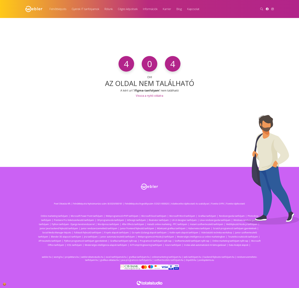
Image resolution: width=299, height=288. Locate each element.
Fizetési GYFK (217, 203)
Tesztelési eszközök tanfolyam (243, 236)
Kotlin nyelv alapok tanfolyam (184, 232)
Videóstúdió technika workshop (216, 232)
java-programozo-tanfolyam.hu (136, 260)
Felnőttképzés (57, 9)
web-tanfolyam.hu (192, 256)
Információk (150, 9)
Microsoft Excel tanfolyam (153, 215)
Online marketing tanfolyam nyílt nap (230, 240)
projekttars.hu (72, 256)
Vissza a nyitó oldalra (149, 96)
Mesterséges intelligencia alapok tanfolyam (106, 245)
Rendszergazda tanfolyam (232, 215)
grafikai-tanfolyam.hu (139, 256)
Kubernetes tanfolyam (199, 228)
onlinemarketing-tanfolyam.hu (166, 256)
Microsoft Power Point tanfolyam (87, 215)
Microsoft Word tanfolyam (182, 215)
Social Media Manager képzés (56, 232)
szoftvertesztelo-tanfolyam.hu (168, 260)
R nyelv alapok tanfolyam (116, 232)
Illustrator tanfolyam (159, 220)
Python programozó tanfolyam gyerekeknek (85, 240)
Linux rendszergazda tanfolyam (215, 220)
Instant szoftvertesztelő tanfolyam (206, 224)
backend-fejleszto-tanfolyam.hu (218, 256)
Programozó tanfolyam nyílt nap (156, 240)
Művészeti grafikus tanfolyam (171, 228)
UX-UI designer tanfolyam (184, 220)
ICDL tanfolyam (74, 245)
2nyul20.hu (191, 260)
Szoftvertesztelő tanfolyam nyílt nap (192, 240)
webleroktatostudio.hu (92, 256)
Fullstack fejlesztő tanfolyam (87, 232)
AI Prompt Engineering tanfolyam (146, 245)
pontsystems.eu (206, 260)
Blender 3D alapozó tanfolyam (66, 236)
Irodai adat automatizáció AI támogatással (205, 245)
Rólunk (108, 9)
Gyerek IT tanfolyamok (85, 9)
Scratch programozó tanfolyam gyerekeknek (234, 228)
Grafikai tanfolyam (207, 215)
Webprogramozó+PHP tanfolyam (122, 215)
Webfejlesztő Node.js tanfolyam (241, 224)
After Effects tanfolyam (133, 224)
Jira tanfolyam (91, 236)
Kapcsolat (193, 9)
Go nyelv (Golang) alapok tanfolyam (149, 232)
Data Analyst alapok (238, 245)
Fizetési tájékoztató (235, 203)
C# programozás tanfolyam (110, 220)
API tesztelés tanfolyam (50, 240)
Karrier (167, 9)
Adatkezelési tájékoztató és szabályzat (190, 203)
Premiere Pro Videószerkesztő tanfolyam (74, 220)
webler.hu (47, 256)
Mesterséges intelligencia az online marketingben (201, 236)
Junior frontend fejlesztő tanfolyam (137, 228)
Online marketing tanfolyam (54, 215)
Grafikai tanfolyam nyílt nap (123, 240)
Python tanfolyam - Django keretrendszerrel (73, 224)
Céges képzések (128, 9)
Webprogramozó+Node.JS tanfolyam (156, 236)
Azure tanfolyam (173, 245)
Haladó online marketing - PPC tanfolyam (167, 224)
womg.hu (58, 256)
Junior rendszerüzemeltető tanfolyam (99, 228)
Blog (179, 9)
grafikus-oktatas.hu (109, 260)
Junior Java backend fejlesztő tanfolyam (59, 228)
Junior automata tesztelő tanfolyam (118, 236)
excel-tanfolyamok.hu (116, 256)
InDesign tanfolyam (136, 220)
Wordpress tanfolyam (108, 224)
